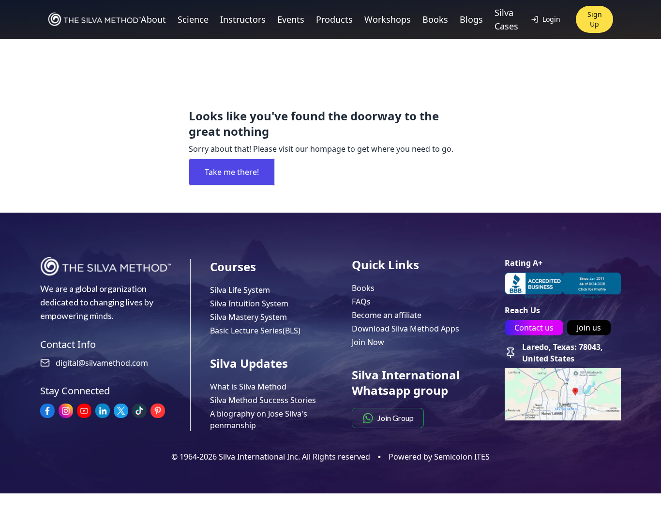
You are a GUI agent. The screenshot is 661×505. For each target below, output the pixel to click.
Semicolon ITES (462, 456)
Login (551, 19)
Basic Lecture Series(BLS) (255, 330)
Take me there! (232, 172)
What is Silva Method (248, 386)
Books (363, 288)
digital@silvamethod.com (102, 363)
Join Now (368, 342)
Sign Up (594, 19)
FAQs (361, 301)
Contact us (534, 327)
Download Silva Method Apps (405, 328)
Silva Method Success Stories (263, 400)
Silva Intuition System (249, 303)
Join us (589, 327)
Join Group (395, 417)
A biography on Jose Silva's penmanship (258, 419)
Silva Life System (240, 290)
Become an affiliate (386, 315)
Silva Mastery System (248, 317)
